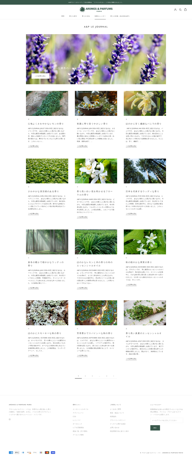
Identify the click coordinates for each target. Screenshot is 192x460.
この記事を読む (40, 76)
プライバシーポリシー (118, 420)
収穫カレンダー (100, 16)
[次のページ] (113, 376)
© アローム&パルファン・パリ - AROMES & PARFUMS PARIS (161, 453)
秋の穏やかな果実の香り (139, 262)
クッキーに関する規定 (118, 424)
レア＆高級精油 (78, 427)
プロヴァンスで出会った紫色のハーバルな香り (60, 68)
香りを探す (73, 16)
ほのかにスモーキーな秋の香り (45, 333)
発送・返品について (117, 413)
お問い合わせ (114, 427)
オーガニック (77, 424)
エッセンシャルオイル (80, 409)
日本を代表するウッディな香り (142, 191)
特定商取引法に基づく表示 (119, 431)
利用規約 (113, 416)
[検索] (180, 9)
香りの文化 (86, 16)
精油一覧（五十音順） (80, 431)
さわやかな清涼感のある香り (43, 191)
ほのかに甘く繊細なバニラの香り (144, 123)
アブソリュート (78, 413)
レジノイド (77, 420)
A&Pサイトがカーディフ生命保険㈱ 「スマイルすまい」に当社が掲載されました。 (96, 2)
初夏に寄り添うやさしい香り (92, 123)
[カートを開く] (185, 9)
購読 (155, 428)
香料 (63, 16)
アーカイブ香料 (78, 435)
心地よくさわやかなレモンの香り (46, 123)
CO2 (74, 416)
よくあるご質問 (115, 409)
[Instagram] (9, 419)
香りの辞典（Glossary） (120, 16)
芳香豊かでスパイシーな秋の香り (95, 333)
